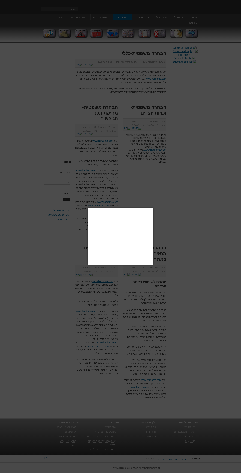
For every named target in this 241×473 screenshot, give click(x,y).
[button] (153, 208)
